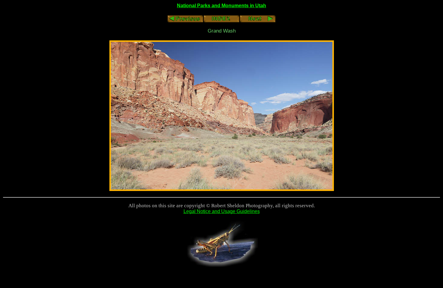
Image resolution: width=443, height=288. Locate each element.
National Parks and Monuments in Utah (221, 5)
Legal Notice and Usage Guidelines (222, 211)
